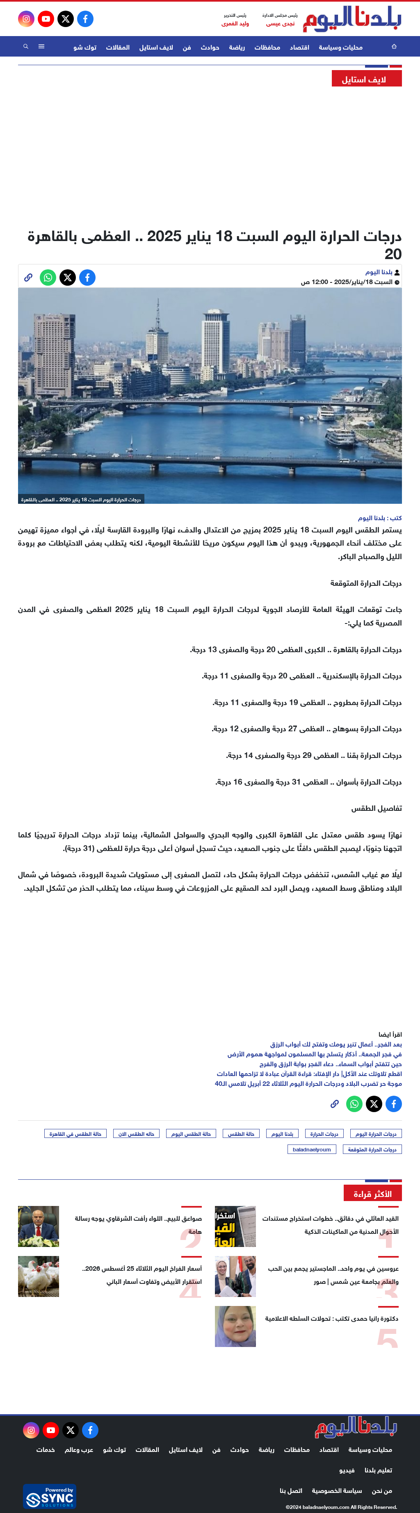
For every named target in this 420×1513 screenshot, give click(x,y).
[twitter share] (67, 277)
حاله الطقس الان (136, 1133)
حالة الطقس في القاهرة (75, 1133)
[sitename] (356, 1427)
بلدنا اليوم (379, 270)
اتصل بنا (291, 1489)
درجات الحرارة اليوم (376, 1133)
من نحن (382, 1489)
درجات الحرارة (324, 1133)
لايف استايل (156, 46)
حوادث (210, 46)
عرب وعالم (79, 1448)
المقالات (118, 46)
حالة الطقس (241, 1133)
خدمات (46, 1448)
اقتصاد (299, 46)
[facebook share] (87, 277)
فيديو (347, 1468)
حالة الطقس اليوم (191, 1133)
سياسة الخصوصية (337, 1489)
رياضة (237, 46)
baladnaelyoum (312, 1149)
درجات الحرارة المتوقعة (372, 1149)
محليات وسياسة (341, 46)
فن (187, 46)
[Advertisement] (210, 153)
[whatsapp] (28, 277)
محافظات (267, 46)
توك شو (84, 46)
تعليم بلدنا (378, 1468)
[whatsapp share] (48, 277)
